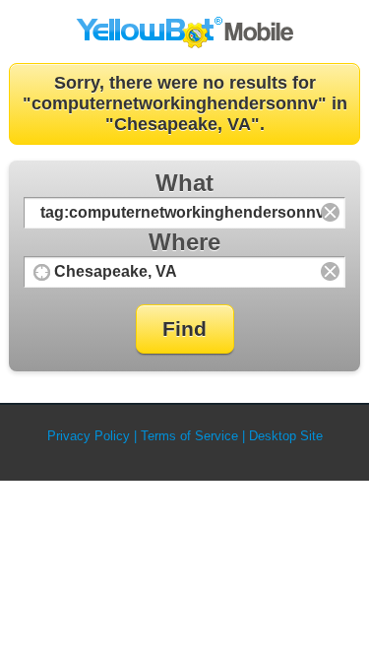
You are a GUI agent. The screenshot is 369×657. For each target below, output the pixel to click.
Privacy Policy (88, 435)
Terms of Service (189, 435)
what (184, 182)
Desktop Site (286, 435)
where (184, 242)
